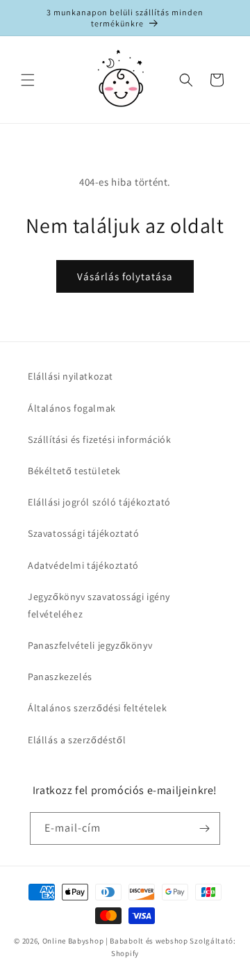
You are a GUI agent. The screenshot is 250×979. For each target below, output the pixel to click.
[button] (27, 80)
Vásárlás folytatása (125, 276)
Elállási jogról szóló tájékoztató (99, 502)
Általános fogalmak (72, 408)
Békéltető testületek (74, 470)
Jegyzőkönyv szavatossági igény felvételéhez (99, 605)
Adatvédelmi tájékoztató (83, 565)
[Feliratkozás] (204, 828)
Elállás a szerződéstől (77, 740)
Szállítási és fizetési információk (99, 439)
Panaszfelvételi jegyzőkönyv (90, 645)
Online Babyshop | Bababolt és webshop (115, 941)
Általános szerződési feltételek (97, 708)
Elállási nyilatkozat (70, 376)
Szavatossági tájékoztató (83, 533)
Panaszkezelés (60, 676)
